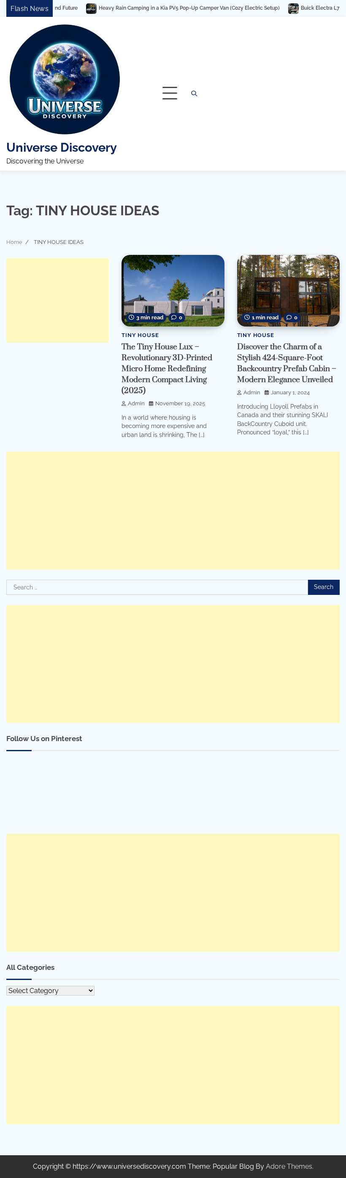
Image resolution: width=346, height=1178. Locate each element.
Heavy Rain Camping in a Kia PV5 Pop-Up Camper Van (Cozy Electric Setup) (154, 8)
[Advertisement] (57, 300)
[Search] (194, 93)
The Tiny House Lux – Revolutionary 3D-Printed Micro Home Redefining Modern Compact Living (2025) (167, 369)
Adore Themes (289, 1166)
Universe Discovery (61, 147)
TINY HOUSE (140, 335)
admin (136, 403)
